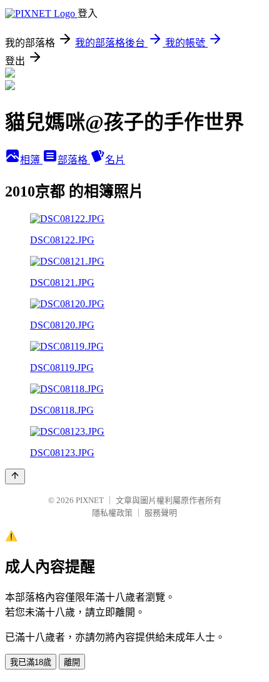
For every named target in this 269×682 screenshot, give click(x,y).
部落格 (74, 160)
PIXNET (90, 500)
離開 (72, 662)
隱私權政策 (112, 512)
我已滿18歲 (30, 662)
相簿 (31, 160)
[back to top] (15, 476)
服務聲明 (161, 512)
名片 (115, 160)
